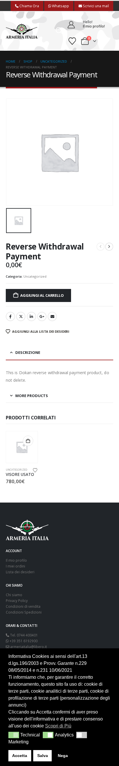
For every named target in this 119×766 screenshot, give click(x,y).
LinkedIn (31, 316)
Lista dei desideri (20, 572)
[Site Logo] (22, 31)
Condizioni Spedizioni (24, 612)
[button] (59, 31)
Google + (42, 316)
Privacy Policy (17, 600)
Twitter (20, 316)
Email (52, 316)
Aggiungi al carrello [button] (28, 441)
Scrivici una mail (95, 5)
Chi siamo (14, 594)
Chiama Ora (28, 5)
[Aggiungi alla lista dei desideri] (35, 469)
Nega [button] (63, 755)
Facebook (10, 316)
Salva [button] (42, 755)
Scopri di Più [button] (58, 725)
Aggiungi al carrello (42, 295)
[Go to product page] (22, 447)
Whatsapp (60, 5)
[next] (109, 247)
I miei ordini (15, 566)
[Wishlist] (72, 41)
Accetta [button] (19, 755)
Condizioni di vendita (23, 606)
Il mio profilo (16, 560)
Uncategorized (35, 276)
